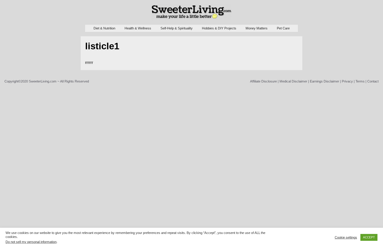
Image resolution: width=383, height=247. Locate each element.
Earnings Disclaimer (324, 81)
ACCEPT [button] (369, 237)
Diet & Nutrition (104, 28)
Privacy (347, 81)
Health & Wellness (138, 28)
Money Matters (257, 28)
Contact (373, 81)
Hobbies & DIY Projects (219, 28)
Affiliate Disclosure (263, 81)
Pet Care (283, 28)
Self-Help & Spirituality (176, 28)
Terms (360, 81)
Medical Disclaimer (293, 81)
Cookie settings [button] (346, 237)
